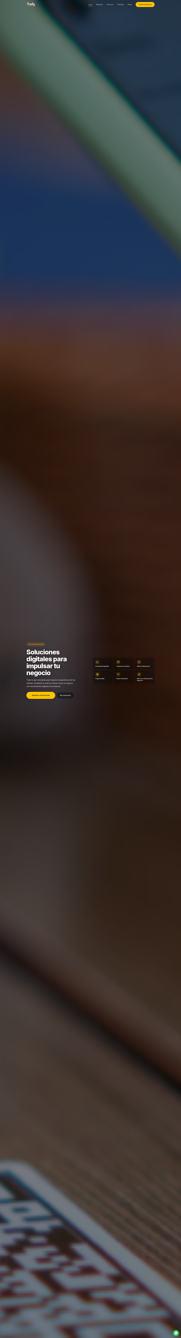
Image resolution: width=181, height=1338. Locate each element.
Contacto (120, 4)
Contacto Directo (145, 4)
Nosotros (99, 4)
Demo (130, 4)
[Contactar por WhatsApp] (176, 1333)
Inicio (90, 4)
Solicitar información (41, 695)
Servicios (110, 4)
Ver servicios (65, 695)
